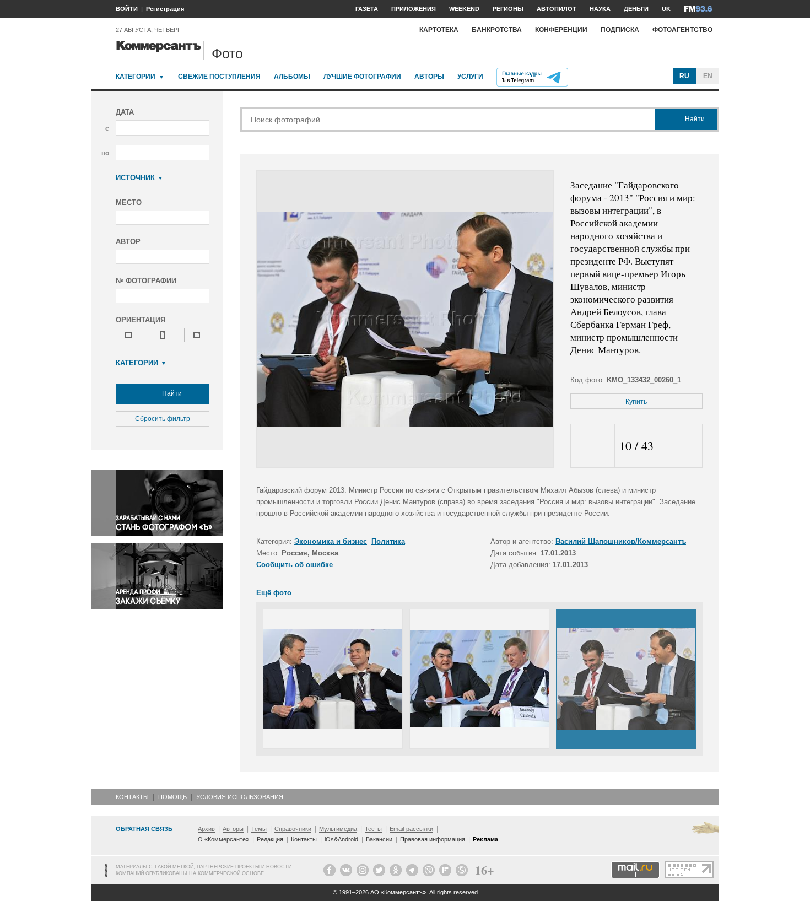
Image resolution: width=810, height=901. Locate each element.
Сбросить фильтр (162, 419)
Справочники (292, 829)
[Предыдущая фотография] (592, 446)
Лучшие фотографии (362, 76)
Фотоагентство (682, 30)
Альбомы (292, 76)
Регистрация (165, 9)
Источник (135, 178)
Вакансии (379, 839)
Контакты (132, 797)
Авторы (429, 76)
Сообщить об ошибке (294, 564)
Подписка (620, 30)
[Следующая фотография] (680, 446)
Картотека (438, 30)
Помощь (172, 797)
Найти (171, 393)
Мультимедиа (338, 829)
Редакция (270, 839)
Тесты (373, 829)
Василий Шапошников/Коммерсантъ (620, 541)
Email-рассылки (411, 829)
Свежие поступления (219, 76)
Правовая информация (432, 839)
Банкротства (497, 30)
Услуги (470, 76)
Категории (135, 76)
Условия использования (239, 797)
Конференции (561, 30)
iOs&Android (341, 839)
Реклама (485, 839)
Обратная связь (144, 829)
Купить (636, 402)
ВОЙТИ (127, 9)
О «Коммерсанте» (223, 839)
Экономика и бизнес (330, 541)
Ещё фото (273, 593)
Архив (206, 829)
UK (666, 9)
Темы (259, 829)
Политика (388, 541)
